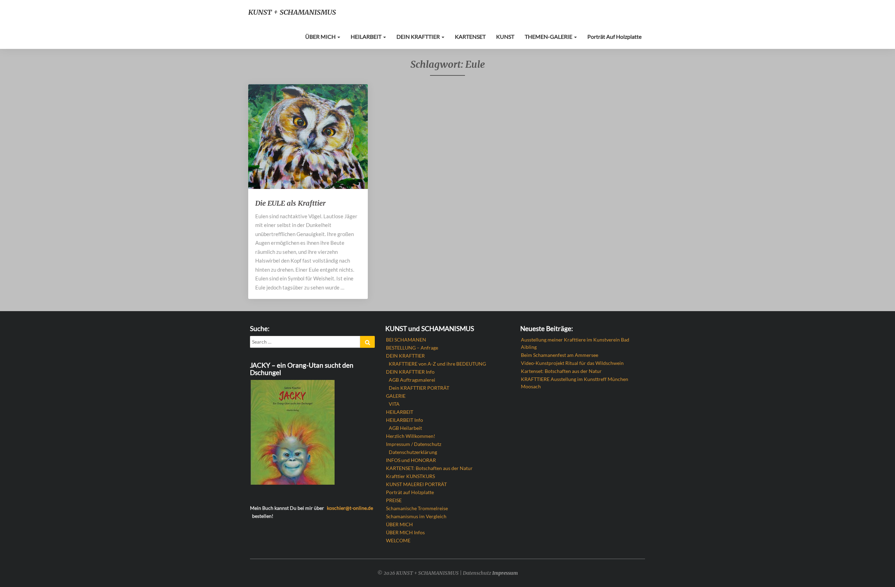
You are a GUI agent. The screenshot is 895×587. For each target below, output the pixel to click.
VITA (394, 404)
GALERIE (396, 396)
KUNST (505, 36)
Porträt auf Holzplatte (614, 36)
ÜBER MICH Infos (405, 532)
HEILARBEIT (366, 36)
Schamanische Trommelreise (417, 508)
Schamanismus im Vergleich (416, 516)
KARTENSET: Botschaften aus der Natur (429, 468)
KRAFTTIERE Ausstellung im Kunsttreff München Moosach (574, 382)
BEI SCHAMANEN (406, 340)
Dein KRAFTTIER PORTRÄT (419, 388)
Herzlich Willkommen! (410, 436)
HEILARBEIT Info (404, 420)
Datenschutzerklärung (413, 452)
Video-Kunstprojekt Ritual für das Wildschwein (572, 363)
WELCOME (398, 540)
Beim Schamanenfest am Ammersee (559, 355)
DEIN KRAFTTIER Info (410, 372)
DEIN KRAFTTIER (418, 36)
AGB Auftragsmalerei (412, 380)
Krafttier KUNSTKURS (410, 476)
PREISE (394, 500)
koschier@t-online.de (350, 508)
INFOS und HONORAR (411, 460)
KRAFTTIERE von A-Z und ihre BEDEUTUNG (437, 364)
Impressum (505, 573)
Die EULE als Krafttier (290, 203)
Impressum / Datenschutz (413, 444)
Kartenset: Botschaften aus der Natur (561, 371)
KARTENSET (470, 36)
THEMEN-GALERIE (549, 36)
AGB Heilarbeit (405, 428)
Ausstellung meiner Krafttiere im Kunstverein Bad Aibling (575, 343)
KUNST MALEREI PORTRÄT (416, 484)
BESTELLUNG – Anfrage (412, 348)
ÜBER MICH (321, 36)
